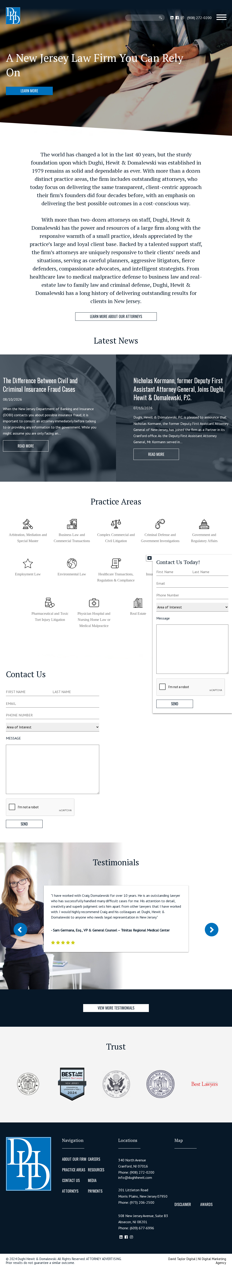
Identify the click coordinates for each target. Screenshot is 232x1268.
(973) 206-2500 (142, 1202)
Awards (206, 1204)
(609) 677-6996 (142, 1228)
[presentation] (190, 687)
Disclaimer (182, 1204)
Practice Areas (73, 1169)
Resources (96, 1169)
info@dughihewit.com (135, 1177)
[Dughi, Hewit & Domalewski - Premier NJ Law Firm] (13, 15)
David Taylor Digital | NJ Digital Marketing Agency (197, 1261)
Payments (95, 1191)
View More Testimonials (116, 1008)
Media (92, 1180)
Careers (94, 1159)
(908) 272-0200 (199, 17)
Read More (26, 446)
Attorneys (70, 1191)
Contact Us (71, 1180)
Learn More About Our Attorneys (116, 316)
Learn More (29, 90)
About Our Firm (74, 1159)
